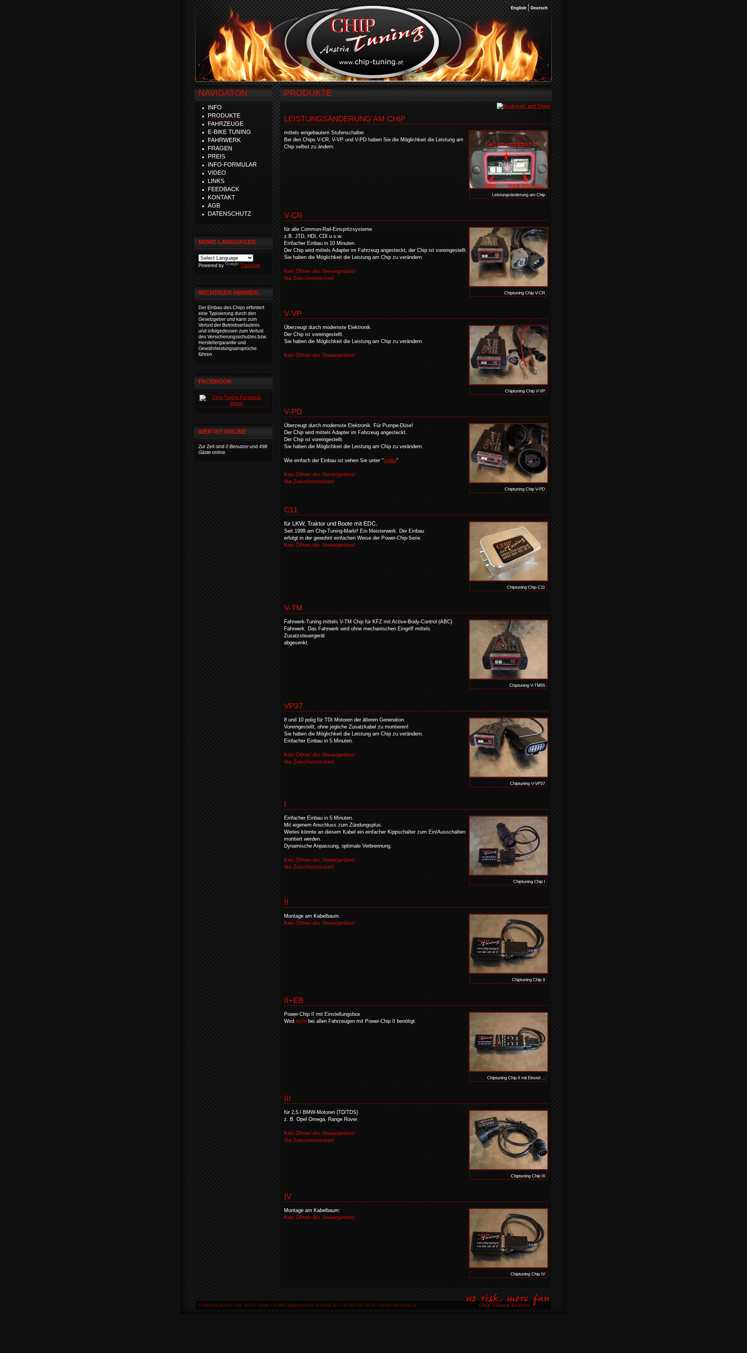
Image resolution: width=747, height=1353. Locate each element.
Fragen (220, 148)
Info (215, 107)
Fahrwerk (224, 140)
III (287, 1098)
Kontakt (221, 197)
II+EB (293, 1000)
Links (216, 181)
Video (390, 460)
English (518, 7)
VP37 (293, 706)
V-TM (293, 607)
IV (287, 1196)
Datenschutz (229, 213)
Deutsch (539, 7)
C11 (291, 509)
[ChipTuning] (233, 403)
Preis (216, 156)
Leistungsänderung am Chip (344, 118)
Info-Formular (232, 164)
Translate (250, 265)
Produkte (224, 115)
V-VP (293, 313)
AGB (214, 205)
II (286, 902)
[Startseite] (373, 77)
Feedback (223, 189)
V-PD (293, 411)
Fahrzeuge (226, 123)
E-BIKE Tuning (229, 131)
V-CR (293, 215)
